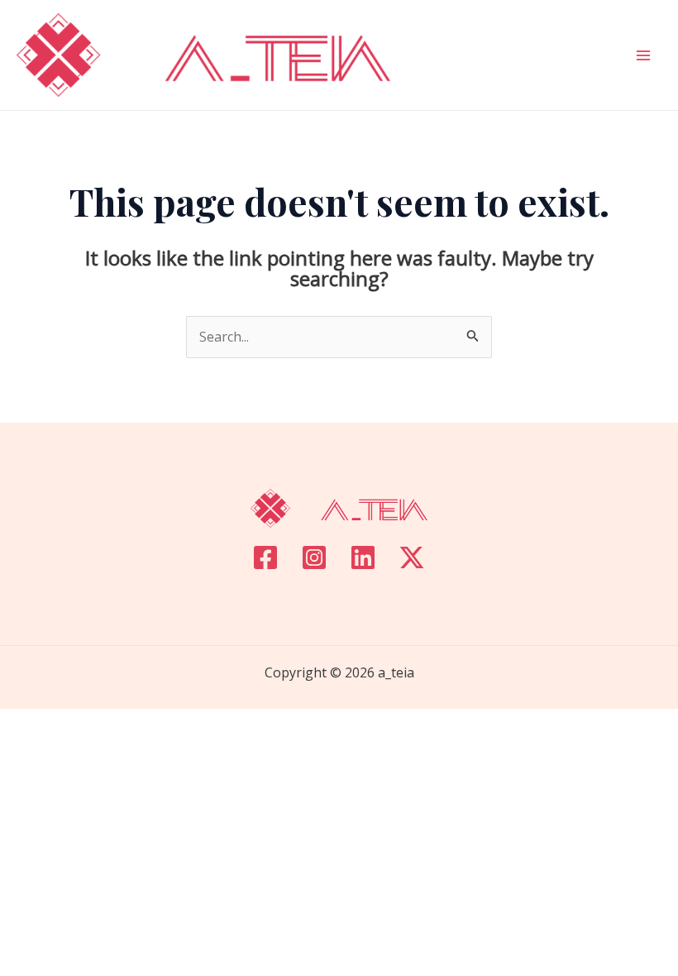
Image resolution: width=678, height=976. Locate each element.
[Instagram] (314, 557)
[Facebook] (265, 557)
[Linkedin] (363, 557)
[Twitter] (412, 557)
